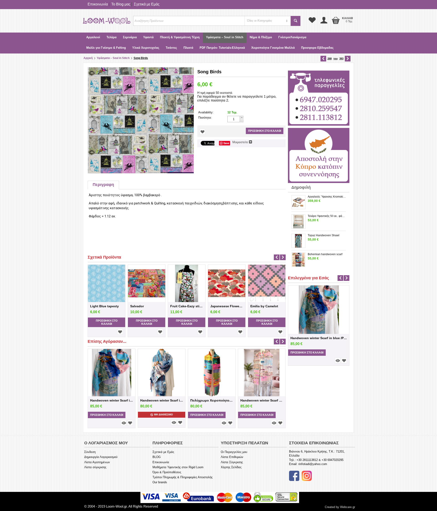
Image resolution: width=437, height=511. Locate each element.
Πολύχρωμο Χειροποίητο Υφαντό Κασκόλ (211, 400)
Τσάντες (171, 47)
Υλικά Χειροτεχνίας (145, 47)
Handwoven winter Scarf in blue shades (161, 400)
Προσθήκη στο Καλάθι (264, 130)
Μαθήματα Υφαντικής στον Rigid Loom (177, 467)
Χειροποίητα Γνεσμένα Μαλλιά (273, 47)
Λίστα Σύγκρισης (232, 462)
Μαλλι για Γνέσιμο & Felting (106, 47)
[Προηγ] (323, 58)
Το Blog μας (120, 4)
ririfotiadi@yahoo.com (312, 464)
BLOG (156, 457)
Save (226, 143)
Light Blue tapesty (104, 306)
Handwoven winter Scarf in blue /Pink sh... (111, 400)
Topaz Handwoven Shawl (323, 235)
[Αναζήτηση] (295, 21)
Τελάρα (112, 37)
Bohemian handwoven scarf (325, 254)
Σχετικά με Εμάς (147, 4)
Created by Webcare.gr (340, 507)
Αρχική (88, 58)
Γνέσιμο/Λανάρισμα (292, 37)
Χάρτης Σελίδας (231, 467)
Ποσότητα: (205, 117)
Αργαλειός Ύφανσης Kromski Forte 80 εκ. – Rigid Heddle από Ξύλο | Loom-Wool (327, 196)
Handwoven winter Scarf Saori (261, 400)
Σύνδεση (90, 452)
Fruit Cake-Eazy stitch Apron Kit (186, 306)
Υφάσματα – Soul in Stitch (224, 37)
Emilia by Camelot (264, 306)
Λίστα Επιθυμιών (232, 457)
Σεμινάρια (130, 37)
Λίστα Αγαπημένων (97, 462)
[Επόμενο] (348, 58)
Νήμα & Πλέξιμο (261, 37)
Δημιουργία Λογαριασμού (100, 457)
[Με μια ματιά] (124, 423)
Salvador (137, 306)
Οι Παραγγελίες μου (234, 452)
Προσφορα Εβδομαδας (317, 47)
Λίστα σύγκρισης (95, 467)
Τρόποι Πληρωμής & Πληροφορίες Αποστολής (182, 477)
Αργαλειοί (93, 37)
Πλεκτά (188, 47)
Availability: (205, 112)
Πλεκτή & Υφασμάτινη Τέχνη (180, 37)
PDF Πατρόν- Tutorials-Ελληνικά (222, 47)
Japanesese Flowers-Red (226, 306)
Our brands (159, 482)
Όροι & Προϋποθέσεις (166, 472)
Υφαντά (148, 37)
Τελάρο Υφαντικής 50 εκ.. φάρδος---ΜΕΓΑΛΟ (327, 216)
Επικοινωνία (98, 4)
